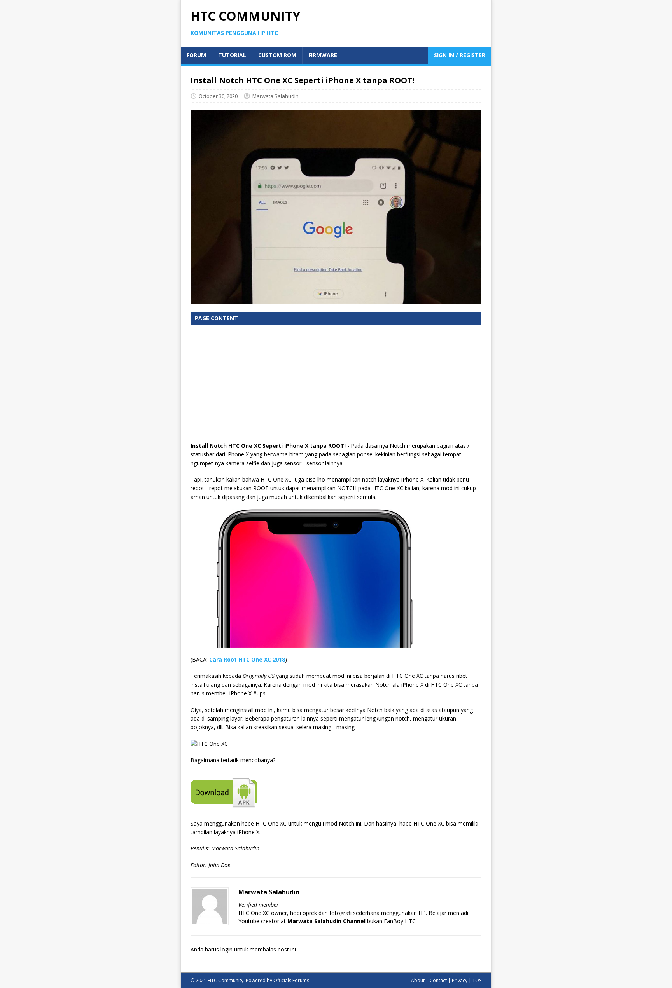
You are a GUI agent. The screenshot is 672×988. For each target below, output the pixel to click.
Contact (438, 980)
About (418, 980)
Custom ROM (277, 55)
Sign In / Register (459, 55)
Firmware (322, 55)
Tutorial (232, 55)
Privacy (459, 980)
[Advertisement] (336, 387)
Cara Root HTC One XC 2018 (247, 659)
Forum (196, 55)
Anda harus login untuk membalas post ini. (244, 949)
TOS (476, 980)
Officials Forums (291, 980)
